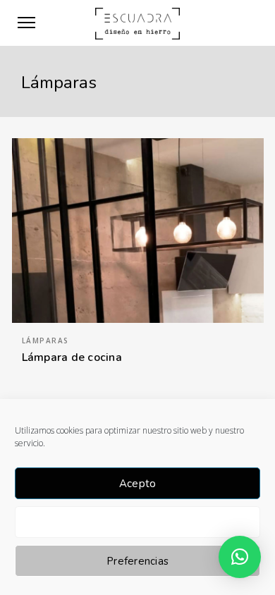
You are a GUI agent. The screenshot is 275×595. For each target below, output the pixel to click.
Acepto (138, 484)
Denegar (137, 522)
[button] (240, 557)
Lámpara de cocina (72, 357)
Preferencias (137, 561)
